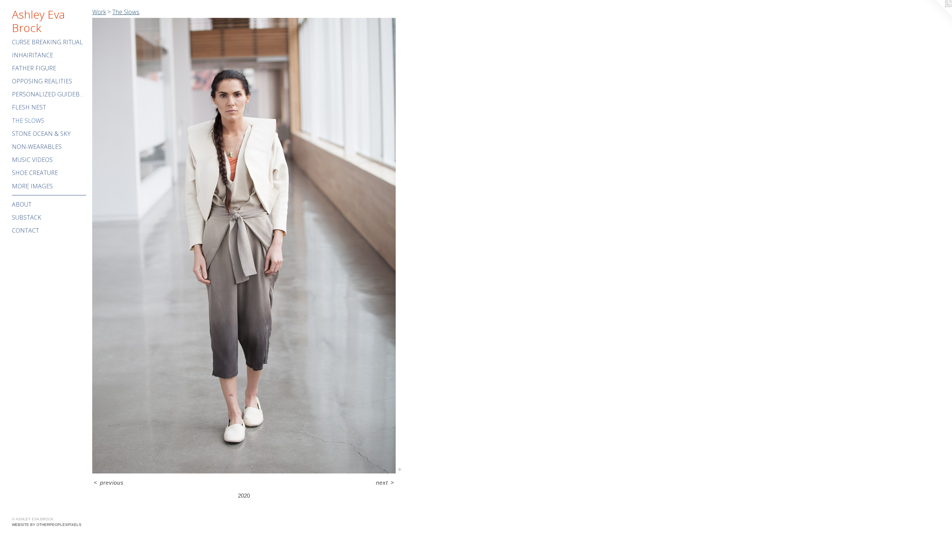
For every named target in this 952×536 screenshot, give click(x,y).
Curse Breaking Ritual (47, 42)
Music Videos (32, 160)
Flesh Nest (29, 107)
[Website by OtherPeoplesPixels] (937, 15)
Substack (26, 217)
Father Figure (34, 68)
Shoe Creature (35, 173)
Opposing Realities (42, 81)
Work (99, 12)
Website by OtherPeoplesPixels (46, 525)
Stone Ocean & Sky (41, 134)
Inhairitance (32, 55)
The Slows (28, 121)
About (22, 204)
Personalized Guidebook (49, 94)
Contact (25, 230)
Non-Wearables (37, 147)
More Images (32, 186)
